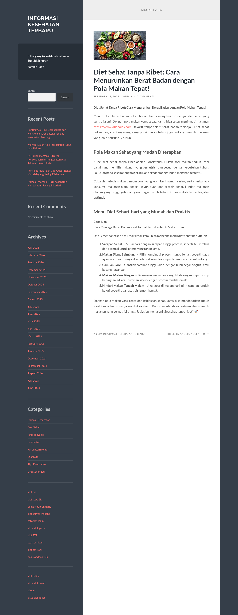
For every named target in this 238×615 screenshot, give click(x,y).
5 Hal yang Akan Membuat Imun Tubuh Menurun (48, 58)
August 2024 (35, 373)
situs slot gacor (36, 528)
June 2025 (34, 314)
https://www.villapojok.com (113, 127)
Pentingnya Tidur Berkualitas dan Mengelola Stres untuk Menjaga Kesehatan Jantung (47, 133)
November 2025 (37, 277)
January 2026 (36, 262)
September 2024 (37, 365)
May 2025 (34, 321)
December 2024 (37, 358)
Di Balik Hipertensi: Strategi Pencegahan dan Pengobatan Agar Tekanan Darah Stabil (47, 159)
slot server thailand (39, 513)
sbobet (32, 590)
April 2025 (34, 328)
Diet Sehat (34, 427)
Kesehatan (34, 442)
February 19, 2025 (106, 96)
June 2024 (34, 387)
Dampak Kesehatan (39, 419)
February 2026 (36, 255)
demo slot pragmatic (39, 506)
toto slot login (36, 520)
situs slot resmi (36, 583)
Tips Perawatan (37, 464)
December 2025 (37, 269)
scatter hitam (35, 542)
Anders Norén (190, 333)
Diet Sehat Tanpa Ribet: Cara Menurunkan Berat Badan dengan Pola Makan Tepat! (144, 80)
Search (33, 90)
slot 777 (32, 535)
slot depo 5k (35, 499)
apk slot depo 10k (38, 556)
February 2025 (36, 343)
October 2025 (36, 284)
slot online (34, 576)
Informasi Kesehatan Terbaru (44, 24)
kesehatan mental (38, 449)
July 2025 (33, 306)
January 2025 (36, 350)
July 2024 (33, 380)
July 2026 (33, 247)
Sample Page (36, 67)
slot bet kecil (35, 549)
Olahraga (33, 456)
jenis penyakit (36, 434)
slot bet (32, 492)
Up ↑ (206, 333)
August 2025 (35, 299)
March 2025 (35, 336)
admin (128, 96)
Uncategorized (36, 471)
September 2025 (37, 291)
